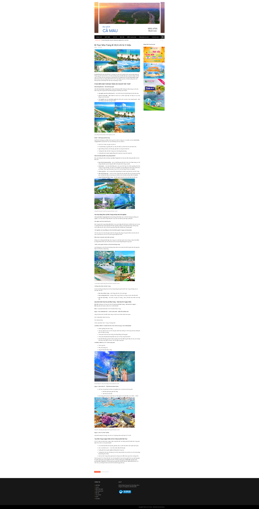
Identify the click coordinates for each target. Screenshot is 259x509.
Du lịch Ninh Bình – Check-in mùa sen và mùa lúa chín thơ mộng (116, 40)
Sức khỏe (98, 498)
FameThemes (162, 507)
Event (97, 496)
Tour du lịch (155, 37)
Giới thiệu (107, 37)
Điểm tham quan (131, 37)
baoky (95, 47)
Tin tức (115, 37)
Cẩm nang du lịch (144, 37)
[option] (132, 40)
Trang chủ (99, 37)
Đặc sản (122, 37)
